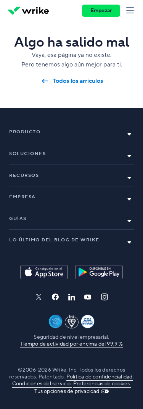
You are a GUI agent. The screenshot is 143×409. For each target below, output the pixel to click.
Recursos (24, 175)
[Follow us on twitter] (38, 297)
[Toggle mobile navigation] (131, 10)
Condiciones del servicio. (42, 383)
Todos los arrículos (78, 81)
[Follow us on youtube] (88, 297)
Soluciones (27, 154)
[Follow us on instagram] (104, 297)
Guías (18, 218)
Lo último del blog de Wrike (54, 240)
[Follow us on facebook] (55, 297)
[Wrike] (28, 11)
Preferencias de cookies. (102, 383)
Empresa (22, 197)
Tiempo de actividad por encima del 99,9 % (71, 344)
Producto (24, 132)
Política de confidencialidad (99, 376)
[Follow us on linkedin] (71, 297)
